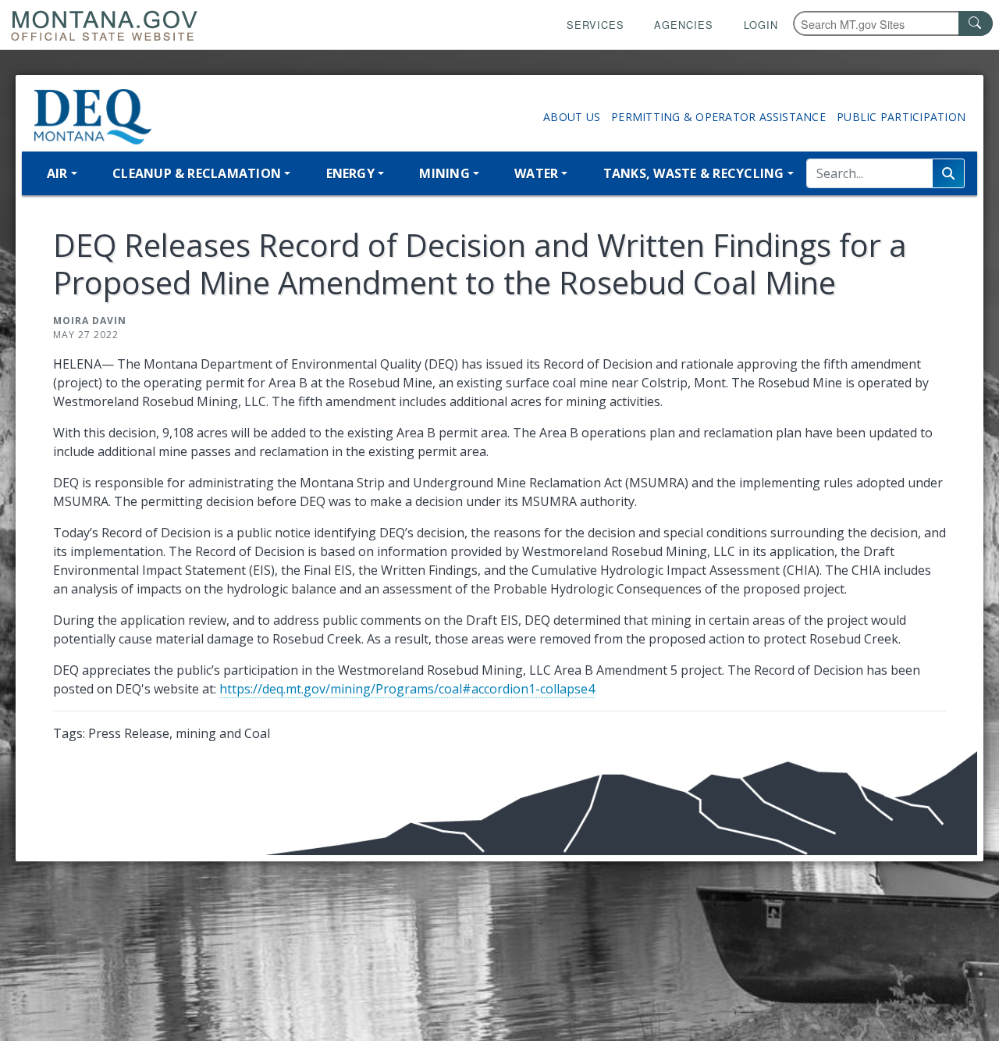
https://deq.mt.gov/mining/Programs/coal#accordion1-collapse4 (407, 688)
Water (536, 173)
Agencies (683, 24)
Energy (350, 173)
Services (595, 24)
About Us (571, 116)
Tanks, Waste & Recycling (693, 173)
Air (57, 173)
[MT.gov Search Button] (975, 23)
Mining (444, 173)
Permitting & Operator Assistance (718, 116)
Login (761, 24)
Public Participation (901, 116)
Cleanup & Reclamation (196, 173)
